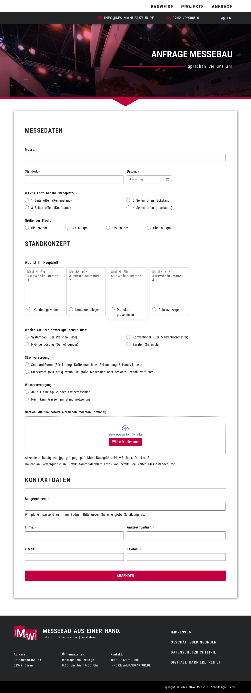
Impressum (181, 632)
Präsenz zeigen (169, 310)
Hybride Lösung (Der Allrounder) (54, 344)
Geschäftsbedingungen (194, 642)
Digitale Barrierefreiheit (197, 662)
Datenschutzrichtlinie (193, 652)
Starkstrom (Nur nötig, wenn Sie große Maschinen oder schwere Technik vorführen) (93, 372)
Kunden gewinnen (46, 310)
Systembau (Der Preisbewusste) (54, 337)
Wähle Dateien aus (125, 442)
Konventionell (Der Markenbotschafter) (160, 337)
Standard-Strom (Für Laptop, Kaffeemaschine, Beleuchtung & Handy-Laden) (86, 365)
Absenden (125, 575)
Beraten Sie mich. (146, 344)
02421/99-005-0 (130, 660)
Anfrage (222, 6)
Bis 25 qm (39, 228)
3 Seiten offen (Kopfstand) (51, 208)
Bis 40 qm (80, 228)
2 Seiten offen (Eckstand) (152, 200)
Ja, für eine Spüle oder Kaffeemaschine (60, 392)
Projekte (192, 6)
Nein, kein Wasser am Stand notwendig (60, 399)
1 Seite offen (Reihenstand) (51, 200)
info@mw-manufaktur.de (131, 665)
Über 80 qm (162, 228)
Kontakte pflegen (87, 310)
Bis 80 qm (120, 228)
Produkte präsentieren (125, 312)
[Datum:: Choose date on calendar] (167, 179)
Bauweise (162, 6)
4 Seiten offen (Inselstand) (152, 208)
